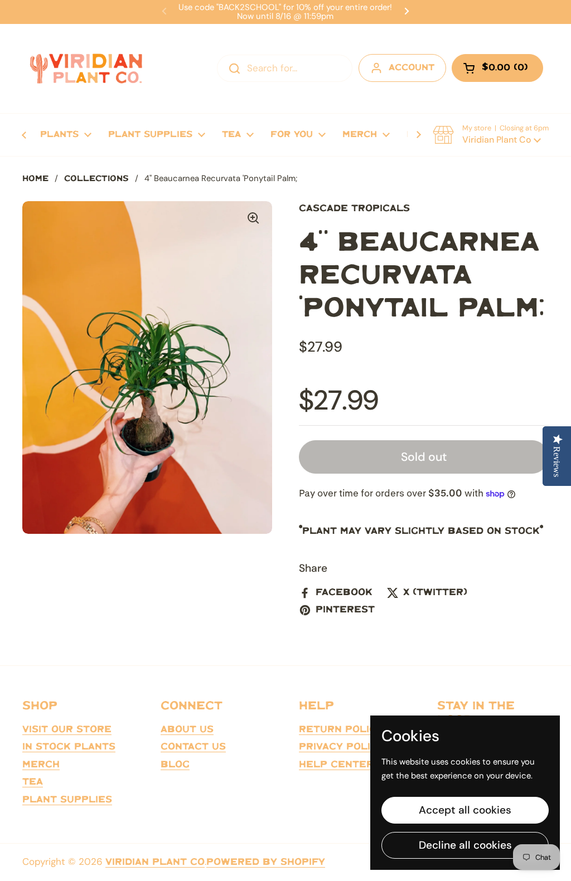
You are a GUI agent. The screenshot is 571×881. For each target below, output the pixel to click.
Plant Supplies (67, 799)
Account (411, 68)
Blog (175, 764)
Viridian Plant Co (155, 862)
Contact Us (193, 746)
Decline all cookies (465, 845)
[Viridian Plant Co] (85, 68)
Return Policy (341, 729)
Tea (32, 781)
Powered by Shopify (265, 862)
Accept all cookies (465, 810)
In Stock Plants (68, 746)
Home (35, 179)
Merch (41, 764)
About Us (187, 729)
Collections (96, 179)
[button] (491, 134)
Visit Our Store (67, 729)
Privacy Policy (341, 746)
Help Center (336, 764)
